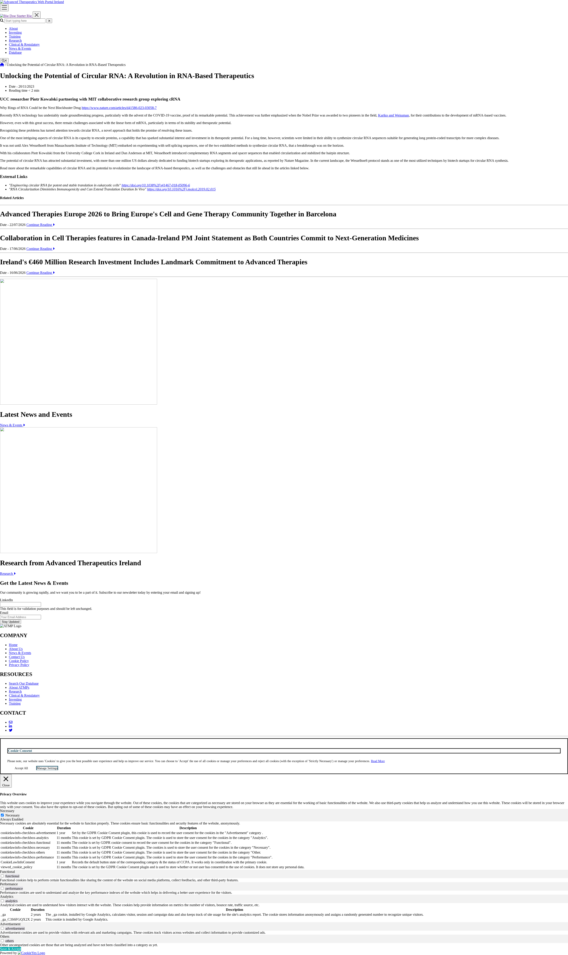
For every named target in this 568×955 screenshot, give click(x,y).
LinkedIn (6, 600)
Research (15, 40)
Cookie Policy (19, 661)
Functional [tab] (7, 872)
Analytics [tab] (6, 896)
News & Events (20, 48)
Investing (15, 32)
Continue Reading (39, 225)
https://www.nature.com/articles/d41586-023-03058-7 (119, 108)
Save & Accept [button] (10, 949)
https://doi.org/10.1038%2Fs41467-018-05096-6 (156, 185)
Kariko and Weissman (393, 115)
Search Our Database (24, 683)
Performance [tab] (9, 884)
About (13, 28)
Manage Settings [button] (47, 768)
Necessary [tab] (7, 811)
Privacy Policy (19, 665)
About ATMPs (19, 687)
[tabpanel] (284, 845)
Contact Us (17, 657)
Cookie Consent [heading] (20, 751)
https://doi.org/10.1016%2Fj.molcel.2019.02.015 (181, 189)
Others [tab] (4, 936)
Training (15, 36)
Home (13, 645)
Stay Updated (10, 621)
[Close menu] (37, 15)
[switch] (2, 875)
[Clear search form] (49, 20)
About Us (16, 649)
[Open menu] (4, 7)
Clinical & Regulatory (24, 44)
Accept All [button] (21, 768)
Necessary (12, 815)
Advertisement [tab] (10, 924)
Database (15, 52)
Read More (378, 761)
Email (4, 613)
